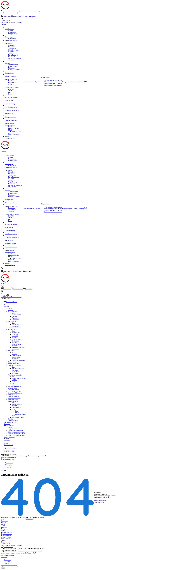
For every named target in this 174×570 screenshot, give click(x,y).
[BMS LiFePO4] (14, 99)
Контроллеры (16, 324)
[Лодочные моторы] (14, 102)
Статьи (3, 524)
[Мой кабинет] (2, 19)
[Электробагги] (14, 112)
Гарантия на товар (6, 534)
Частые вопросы (6, 538)
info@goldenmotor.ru (9, 459)
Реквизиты (4, 557)
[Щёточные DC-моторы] (14, 109)
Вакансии (4, 527)
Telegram (9, 465)
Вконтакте (10, 463)
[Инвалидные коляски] (14, 95)
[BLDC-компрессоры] (14, 105)
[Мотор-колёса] (14, 42)
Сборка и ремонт (6, 537)
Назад (10, 308)
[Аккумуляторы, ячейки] (14, 86)
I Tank (17, 412)
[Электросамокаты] (14, 115)
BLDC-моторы (16, 315)
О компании (4, 521)
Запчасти (14, 354)
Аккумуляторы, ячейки (19, 378)
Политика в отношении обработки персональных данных (19, 553)
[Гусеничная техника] (14, 118)
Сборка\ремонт (12, 429)
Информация (5, 529)
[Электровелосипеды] (14, 78)
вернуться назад (101, 502)
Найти (3, 568)
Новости (3, 522)
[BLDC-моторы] (14, 27)
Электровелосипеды (18, 368)
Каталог (10, 310)
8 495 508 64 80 (5, 20)
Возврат (3, 530)
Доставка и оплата (6, 532)
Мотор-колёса (16, 332)
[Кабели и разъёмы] (14, 74)
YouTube (9, 467)
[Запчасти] (14, 61)
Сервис (3, 540)
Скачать (3, 525)
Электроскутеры (17, 404)
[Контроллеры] (14, 35)
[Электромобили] (14, 122)
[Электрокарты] (14, 71)
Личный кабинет (6, 535)
